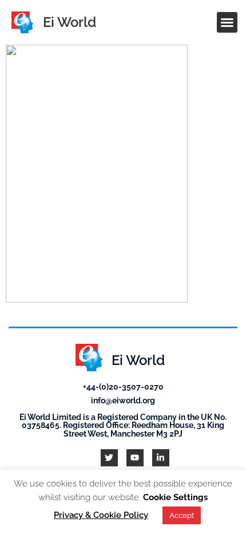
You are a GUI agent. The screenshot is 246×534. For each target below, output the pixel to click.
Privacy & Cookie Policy (101, 515)
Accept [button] (181, 515)
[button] (227, 22)
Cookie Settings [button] (175, 497)
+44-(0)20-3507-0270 (123, 386)
